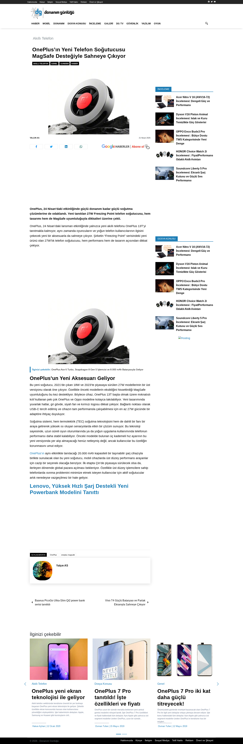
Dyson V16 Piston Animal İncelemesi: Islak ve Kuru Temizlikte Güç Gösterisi (192, 118)
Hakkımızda (32, 2)
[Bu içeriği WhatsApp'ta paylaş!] (81, 146)
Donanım (58, 23)
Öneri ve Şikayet (96, 2)
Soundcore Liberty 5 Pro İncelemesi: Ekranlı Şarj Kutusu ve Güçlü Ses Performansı (191, 174)
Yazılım (146, 23)
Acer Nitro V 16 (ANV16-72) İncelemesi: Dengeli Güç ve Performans (193, 101)
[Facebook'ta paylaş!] (36, 146)
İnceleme (95, 23)
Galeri (108, 23)
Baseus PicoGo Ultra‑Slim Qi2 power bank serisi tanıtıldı (60, 602)
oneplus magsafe (68, 555)
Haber (35, 23)
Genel (54, 64)
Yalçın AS (34, 138)
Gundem (65, 64)
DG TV (119, 23)
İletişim (50, 2)
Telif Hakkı (74, 2)
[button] (25, 684)
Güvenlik (132, 23)
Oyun (157, 23)
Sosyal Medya (61, 2)
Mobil (46, 23)
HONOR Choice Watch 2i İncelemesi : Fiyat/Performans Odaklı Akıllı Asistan (194, 155)
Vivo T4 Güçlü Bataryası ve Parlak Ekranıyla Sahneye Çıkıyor (125, 602)
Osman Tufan (101, 726)
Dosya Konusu (77, 23)
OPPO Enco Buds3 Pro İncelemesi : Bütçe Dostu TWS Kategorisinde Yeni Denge (191, 137)
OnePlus (53, 555)
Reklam (84, 2)
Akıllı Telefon (43, 38)
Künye (42, 2)
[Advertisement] (230, 59)
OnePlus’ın (37, 453)
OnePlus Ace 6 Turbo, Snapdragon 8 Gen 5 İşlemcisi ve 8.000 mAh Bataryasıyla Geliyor (87, 369)
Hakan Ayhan (38, 726)
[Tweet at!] (51, 146)
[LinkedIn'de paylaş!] (66, 146)
